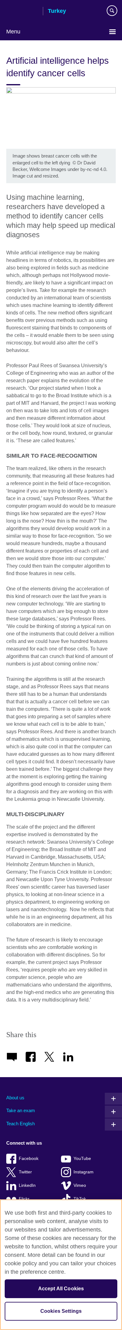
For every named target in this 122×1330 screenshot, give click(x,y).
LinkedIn (27, 1185)
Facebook (28, 1158)
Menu (13, 31)
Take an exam (20, 1110)
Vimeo (80, 1185)
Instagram (84, 1172)
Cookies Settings (61, 1311)
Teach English (20, 1123)
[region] (61, 1264)
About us (15, 1097)
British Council (22, 11)
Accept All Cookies (61, 1288)
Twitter (25, 1172)
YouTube (82, 1158)
